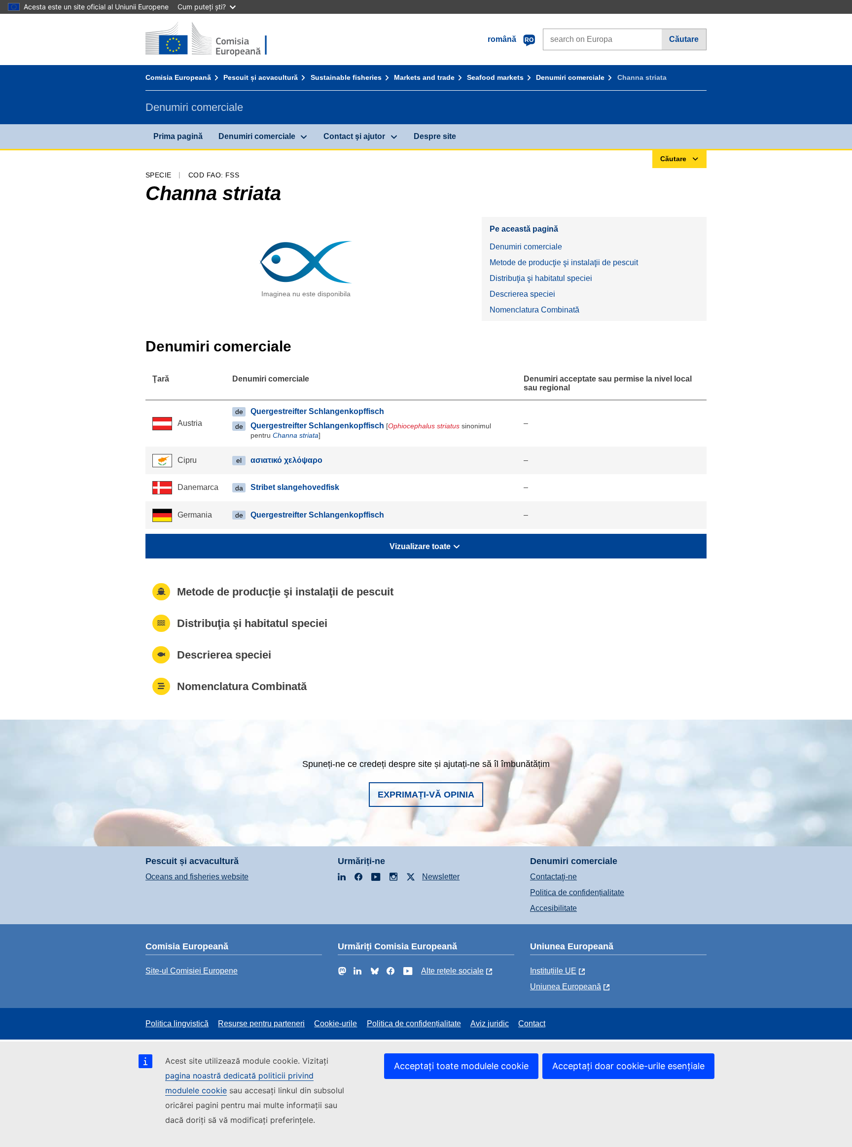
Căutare (684, 39)
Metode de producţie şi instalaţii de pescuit (564, 262)
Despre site (435, 136)
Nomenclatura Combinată (534, 310)
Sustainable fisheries (346, 77)
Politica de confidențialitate (577, 892)
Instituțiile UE (553, 971)
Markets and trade (424, 77)
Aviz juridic (489, 1023)
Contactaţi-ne (553, 876)
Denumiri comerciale (570, 77)
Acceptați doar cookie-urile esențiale (628, 1066)
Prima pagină (178, 136)
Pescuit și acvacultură (260, 77)
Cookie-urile (335, 1023)
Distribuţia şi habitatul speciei (541, 278)
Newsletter (441, 876)
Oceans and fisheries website (196, 876)
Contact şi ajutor (354, 136)
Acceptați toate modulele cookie (461, 1066)
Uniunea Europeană (565, 986)
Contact (531, 1023)
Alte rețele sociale (452, 971)
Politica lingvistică (177, 1023)
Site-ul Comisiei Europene (191, 971)
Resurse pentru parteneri (261, 1023)
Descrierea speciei (522, 294)
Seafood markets (495, 77)
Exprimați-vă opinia (426, 794)
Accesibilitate (553, 908)
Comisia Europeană (178, 77)
